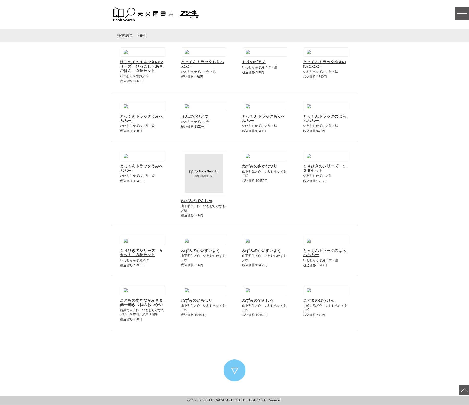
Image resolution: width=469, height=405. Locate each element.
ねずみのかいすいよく (200, 250)
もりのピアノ (254, 62)
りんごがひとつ (194, 116)
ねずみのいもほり (196, 300)
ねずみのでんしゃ (196, 201)
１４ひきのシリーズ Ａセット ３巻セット (141, 252)
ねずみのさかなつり (259, 166)
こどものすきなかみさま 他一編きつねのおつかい (143, 302)
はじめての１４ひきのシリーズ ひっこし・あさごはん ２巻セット (141, 66)
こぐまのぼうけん (318, 300)
